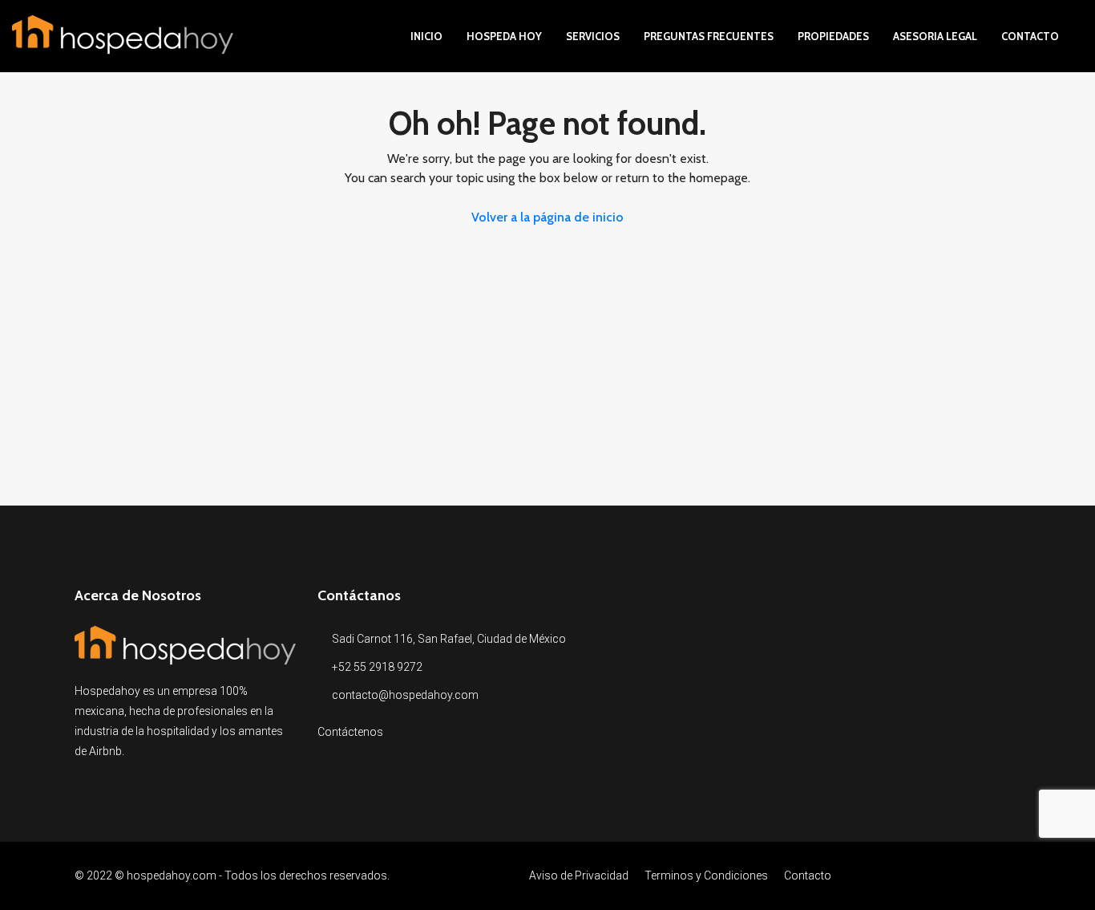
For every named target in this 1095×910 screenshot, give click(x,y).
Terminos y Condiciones (706, 875)
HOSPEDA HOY (504, 36)
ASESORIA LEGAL (935, 36)
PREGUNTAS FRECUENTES (709, 36)
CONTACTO (1030, 36)
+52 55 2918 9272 (377, 666)
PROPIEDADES (833, 36)
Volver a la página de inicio (547, 217)
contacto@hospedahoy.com (405, 695)
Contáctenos (350, 731)
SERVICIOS (593, 36)
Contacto (807, 875)
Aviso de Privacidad (578, 875)
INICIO (426, 36)
